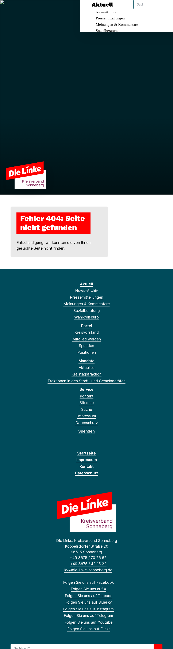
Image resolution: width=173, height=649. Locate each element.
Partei (86, 326)
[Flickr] (56, 9)
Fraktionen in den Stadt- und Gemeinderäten (87, 381)
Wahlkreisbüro (86, 317)
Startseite (86, 453)
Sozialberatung (107, 31)
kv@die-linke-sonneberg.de (88, 570)
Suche (86, 409)
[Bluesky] (29, 9)
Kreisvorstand (86, 332)
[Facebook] (8, 9)
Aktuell (86, 284)
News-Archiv (86, 290)
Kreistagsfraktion (86, 374)
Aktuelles (87, 367)
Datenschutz (86, 422)
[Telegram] (43, 9)
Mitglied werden (86, 339)
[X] (15, 9)
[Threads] (22, 9)
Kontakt (86, 396)
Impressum (86, 416)
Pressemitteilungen (110, 18)
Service (86, 389)
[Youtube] (49, 9)
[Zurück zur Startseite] (26, 175)
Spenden (86, 345)
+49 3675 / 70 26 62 (88, 557)
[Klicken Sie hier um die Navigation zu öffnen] (164, 9)
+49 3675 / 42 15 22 (88, 564)
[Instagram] (36, 9)
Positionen (86, 352)
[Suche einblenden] (152, 9)
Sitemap (87, 402)
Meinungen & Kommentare (117, 24)
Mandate (86, 361)
